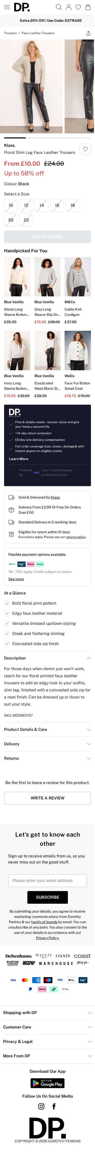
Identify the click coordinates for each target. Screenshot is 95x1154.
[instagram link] (39, 1127)
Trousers (10, 33)
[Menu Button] (7, 7)
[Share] (84, 33)
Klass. (9, 141)
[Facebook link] (52, 1127)
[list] (45, 87)
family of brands (61, 936)
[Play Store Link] (46, 1104)
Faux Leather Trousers (38, 33)
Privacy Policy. (62, 952)
